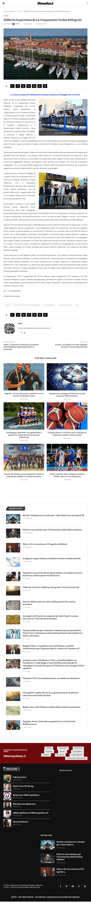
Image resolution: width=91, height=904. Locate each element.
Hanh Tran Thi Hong (23, 786)
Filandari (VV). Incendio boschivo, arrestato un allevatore (51, 678)
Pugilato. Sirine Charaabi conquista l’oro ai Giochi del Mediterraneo (49, 722)
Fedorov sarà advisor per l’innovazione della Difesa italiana (52, 530)
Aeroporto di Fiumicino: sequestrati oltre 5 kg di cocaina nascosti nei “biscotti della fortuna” (50, 617)
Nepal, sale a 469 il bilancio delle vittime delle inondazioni (51, 707)
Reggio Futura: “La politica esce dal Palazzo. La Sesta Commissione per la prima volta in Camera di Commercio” (51, 647)
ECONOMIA (77, 752)
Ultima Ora (46, 835)
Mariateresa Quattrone (24, 804)
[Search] (87, 3)
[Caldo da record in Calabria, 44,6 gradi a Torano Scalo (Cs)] (13, 591)
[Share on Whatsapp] (39, 86)
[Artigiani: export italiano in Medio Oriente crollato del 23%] (13, 562)
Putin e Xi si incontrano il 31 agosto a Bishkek (45, 544)
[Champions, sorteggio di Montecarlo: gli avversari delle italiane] (67, 376)
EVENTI (46, 755)
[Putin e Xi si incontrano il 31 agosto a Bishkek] (13, 547)
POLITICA (78, 748)
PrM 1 (20, 324)
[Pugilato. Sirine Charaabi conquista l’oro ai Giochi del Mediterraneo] (24, 376)
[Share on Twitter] (23, 86)
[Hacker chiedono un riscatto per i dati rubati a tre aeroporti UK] (13, 519)
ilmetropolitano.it (10, 11)
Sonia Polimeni (20, 822)
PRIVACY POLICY (65, 770)
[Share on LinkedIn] (34, 86)
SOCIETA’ (60, 755)
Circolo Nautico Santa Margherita (27, 305)
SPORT (19, 11)
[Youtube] (72, 886)
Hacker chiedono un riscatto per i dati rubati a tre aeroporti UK (53, 515)
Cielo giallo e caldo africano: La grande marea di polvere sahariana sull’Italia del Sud (50, 694)
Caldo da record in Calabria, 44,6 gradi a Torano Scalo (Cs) (51, 587)
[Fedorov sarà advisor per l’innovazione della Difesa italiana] (13, 533)
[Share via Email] (45, 86)
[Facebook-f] (60, 886)
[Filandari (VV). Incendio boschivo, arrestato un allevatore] (13, 682)
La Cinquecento (49, 305)
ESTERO (49, 752)
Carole (7, 305)
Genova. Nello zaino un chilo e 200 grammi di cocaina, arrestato (49, 603)
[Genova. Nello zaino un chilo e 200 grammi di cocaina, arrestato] (13, 605)
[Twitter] (66, 886)
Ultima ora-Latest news (76, 758)
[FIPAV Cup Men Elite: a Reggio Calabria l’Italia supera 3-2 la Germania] (67, 457)
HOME (48, 748)
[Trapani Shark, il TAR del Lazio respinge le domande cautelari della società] (67, 416)
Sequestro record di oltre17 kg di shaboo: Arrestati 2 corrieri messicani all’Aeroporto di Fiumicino (52, 574)
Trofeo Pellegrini (65, 305)
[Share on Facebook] (18, 86)
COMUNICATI (76, 755)
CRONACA (63, 748)
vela (77, 305)
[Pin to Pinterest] (28, 86)
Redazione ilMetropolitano (26, 795)
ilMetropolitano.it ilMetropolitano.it (30, 813)
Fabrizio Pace (19, 777)
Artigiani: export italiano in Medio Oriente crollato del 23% (52, 558)
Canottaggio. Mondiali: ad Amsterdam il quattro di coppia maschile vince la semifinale (24, 435)
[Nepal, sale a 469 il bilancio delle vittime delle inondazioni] (13, 710)
